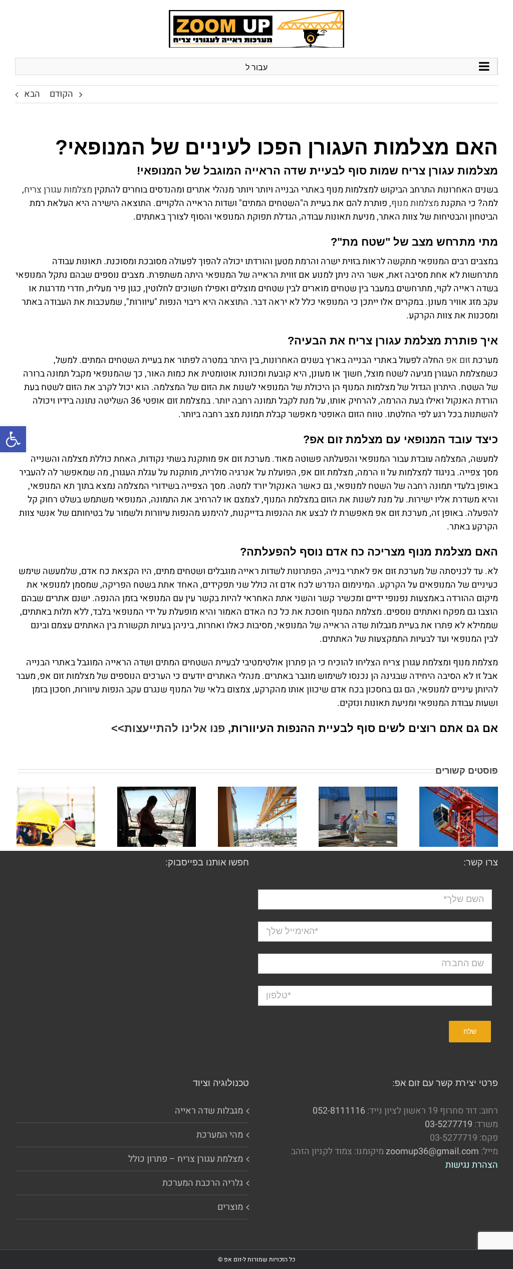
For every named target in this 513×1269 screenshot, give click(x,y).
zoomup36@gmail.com (432, 1151)
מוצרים (230, 1207)
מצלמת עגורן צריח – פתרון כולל (185, 1159)
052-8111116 (339, 1111)
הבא (32, 94)
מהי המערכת (219, 1135)
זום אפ (458, 360)
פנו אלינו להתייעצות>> (168, 728)
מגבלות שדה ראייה (209, 1111)
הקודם (61, 94)
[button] (13, 439)
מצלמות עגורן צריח (58, 190)
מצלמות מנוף (415, 203)
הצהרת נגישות (471, 1165)
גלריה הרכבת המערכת (202, 1183)
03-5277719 (448, 1124)
